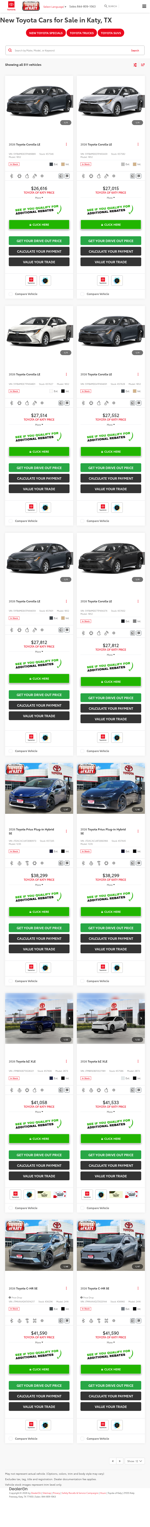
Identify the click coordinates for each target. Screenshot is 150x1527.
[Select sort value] (142, 64)
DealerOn (36, 1492)
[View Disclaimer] (42, 176)
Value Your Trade (39, 261)
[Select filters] (135, 64)
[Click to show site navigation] (144, 6)
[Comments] (61, 176)
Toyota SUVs (111, 33)
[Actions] (66, 144)
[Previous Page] (112, 1461)
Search (135, 50)
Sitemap (47, 1492)
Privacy (56, 1492)
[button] (69, 101)
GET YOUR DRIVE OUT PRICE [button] (39, 240)
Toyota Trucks (82, 33)
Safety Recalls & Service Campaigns (80, 1492)
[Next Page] (119, 1461)
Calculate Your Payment (39, 251)
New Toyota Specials (46, 33)
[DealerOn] (18, 1488)
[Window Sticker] (67, 176)
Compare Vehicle (26, 294)
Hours (103, 1492)
